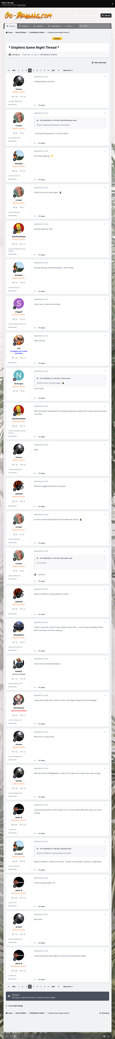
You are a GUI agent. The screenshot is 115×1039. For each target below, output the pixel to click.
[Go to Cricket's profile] (18, 117)
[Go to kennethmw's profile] (18, 699)
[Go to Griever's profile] (18, 81)
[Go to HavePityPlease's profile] (18, 228)
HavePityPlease (66, 120)
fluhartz (18, 671)
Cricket (19, 125)
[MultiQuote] (35, 105)
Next (53, 70)
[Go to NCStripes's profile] (18, 375)
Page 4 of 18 (67, 70)
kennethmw (19, 708)
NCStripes (18, 384)
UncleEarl (19, 163)
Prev (13, 70)
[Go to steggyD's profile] (18, 303)
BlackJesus (16, 55)
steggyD (18, 312)
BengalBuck (19, 635)
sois (19, 348)
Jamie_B (18, 817)
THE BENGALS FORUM (48, 55)
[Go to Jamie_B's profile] (18, 809)
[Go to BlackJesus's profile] (10, 54)
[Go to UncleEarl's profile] (18, 155)
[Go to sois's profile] (18, 340)
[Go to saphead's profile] (18, 485)
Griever (19, 89)
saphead (18, 494)
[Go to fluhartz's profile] (18, 663)
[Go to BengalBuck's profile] (18, 626)
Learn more (4, 4)
